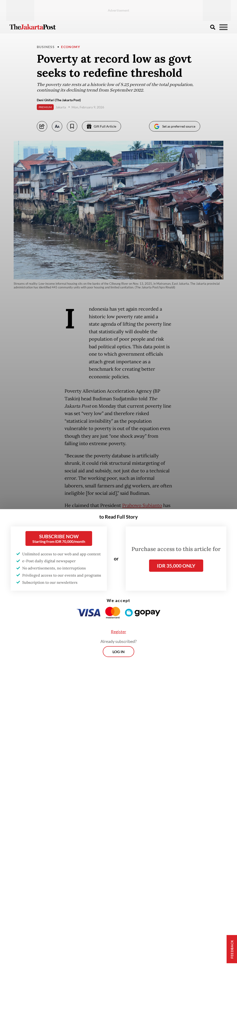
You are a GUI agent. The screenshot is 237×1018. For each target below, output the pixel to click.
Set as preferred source (178, 126)
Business (46, 47)
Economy (70, 47)
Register (118, 631)
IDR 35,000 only (176, 566)
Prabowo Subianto (142, 505)
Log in (118, 651)
